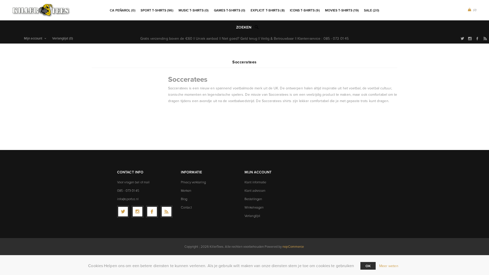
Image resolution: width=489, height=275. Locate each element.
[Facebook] (152, 211)
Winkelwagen (254, 207)
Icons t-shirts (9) (305, 10)
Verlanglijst (252, 215)
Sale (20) (371, 10)
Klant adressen (254, 190)
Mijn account (33, 38)
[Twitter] (123, 211)
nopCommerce (293, 246)
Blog (184, 199)
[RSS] (166, 211)
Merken (186, 190)
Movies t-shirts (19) (342, 10)
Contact (186, 207)
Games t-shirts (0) (230, 10)
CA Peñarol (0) (122, 10)
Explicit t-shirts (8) (268, 10)
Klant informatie (255, 182)
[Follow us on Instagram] (137, 211)
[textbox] (239, 27)
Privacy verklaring (193, 182)
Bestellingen (253, 199)
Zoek (257, 27)
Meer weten (388, 266)
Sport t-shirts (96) (157, 10)
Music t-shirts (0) (194, 10)
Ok (368, 266)
